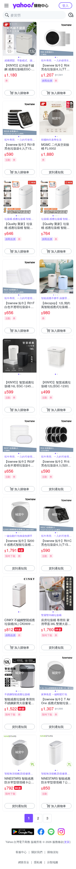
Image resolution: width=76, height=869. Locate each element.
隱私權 (38, 862)
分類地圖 (52, 862)
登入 (65, 5)
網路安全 (23, 862)
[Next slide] (34, 38)
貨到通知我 (56, 172)
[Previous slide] (5, 38)
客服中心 (21, 852)
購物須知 (52, 852)
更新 (67, 842)
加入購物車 (21, 93)
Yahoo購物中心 (30, 5)
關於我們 (36, 852)
